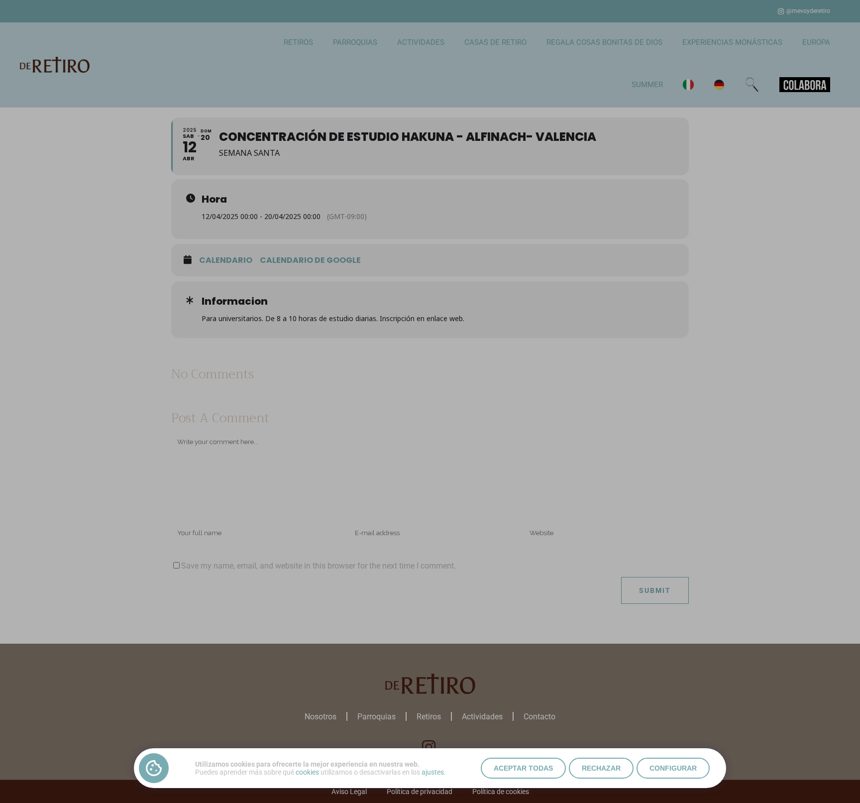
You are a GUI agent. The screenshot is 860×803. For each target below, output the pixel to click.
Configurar (673, 768)
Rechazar (601, 768)
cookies (307, 772)
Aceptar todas (523, 768)
